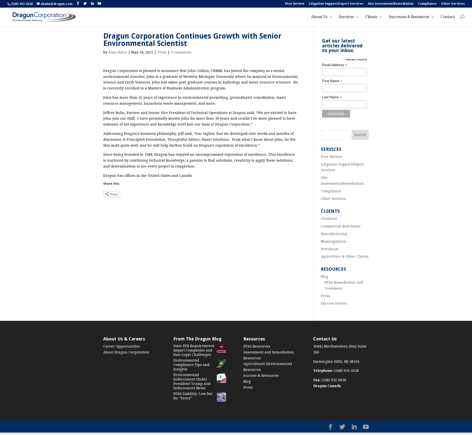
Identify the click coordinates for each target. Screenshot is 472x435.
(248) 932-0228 (22, 4)
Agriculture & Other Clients (345, 256)
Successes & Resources (409, 17)
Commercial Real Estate (341, 226)
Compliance (427, 3)
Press (162, 52)
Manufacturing (334, 234)
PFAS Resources (256, 346)
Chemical (329, 219)
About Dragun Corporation (126, 352)
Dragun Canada (327, 386)
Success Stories (334, 303)
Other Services (453, 3)
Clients (371, 17)
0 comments (181, 52)
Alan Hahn (117, 52)
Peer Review (294, 3)
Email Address (334, 65)
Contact (448, 17)
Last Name (332, 97)
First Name (332, 81)
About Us (319, 17)
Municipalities (333, 241)
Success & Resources (261, 376)
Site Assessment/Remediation (390, 3)
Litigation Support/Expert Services (336, 3)
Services (346, 17)
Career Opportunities (121, 346)
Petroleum (330, 249)
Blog (324, 277)
